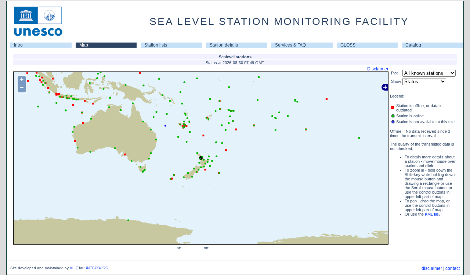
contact (452, 268)
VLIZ (74, 268)
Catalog (413, 45)
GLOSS (347, 45)
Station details (224, 45)
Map (83, 45)
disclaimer (432, 268)
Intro (18, 45)
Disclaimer (377, 69)
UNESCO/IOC (96, 268)
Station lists (155, 45)
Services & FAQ (290, 45)
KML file (432, 214)
